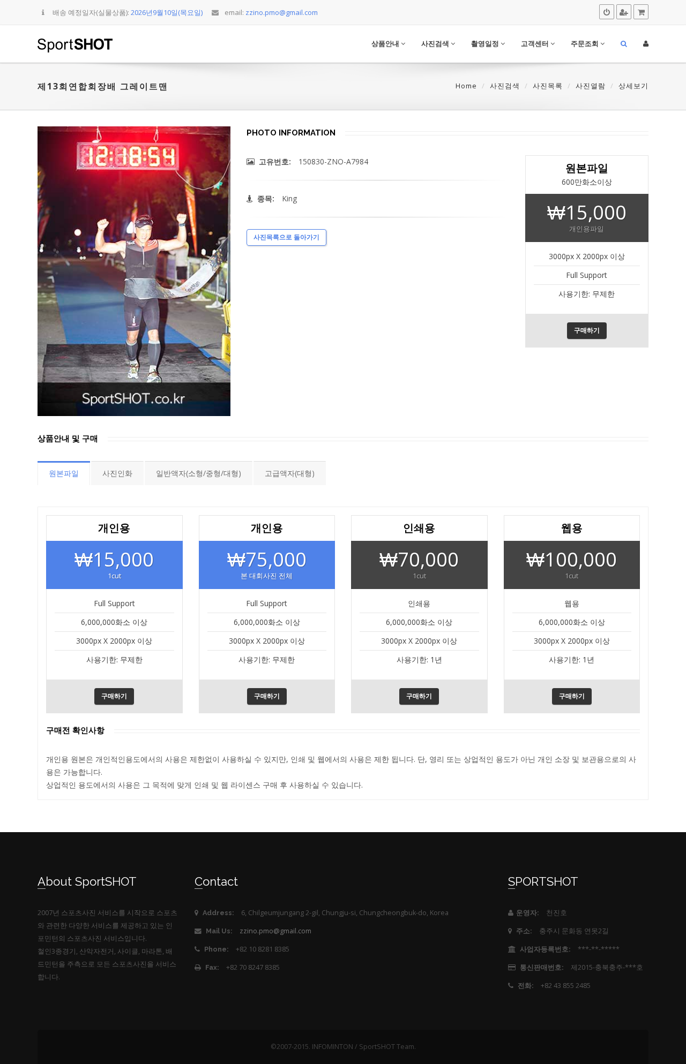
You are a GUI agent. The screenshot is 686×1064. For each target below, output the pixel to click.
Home (466, 85)
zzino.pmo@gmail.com (275, 930)
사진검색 (436, 44)
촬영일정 (486, 44)
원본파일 (64, 473)
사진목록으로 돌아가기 (286, 237)
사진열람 (591, 85)
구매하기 (587, 330)
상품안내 (386, 44)
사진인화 (117, 473)
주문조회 (585, 44)
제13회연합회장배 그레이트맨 (103, 86)
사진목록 (548, 85)
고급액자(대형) (290, 473)
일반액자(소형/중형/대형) (198, 473)
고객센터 (535, 44)
